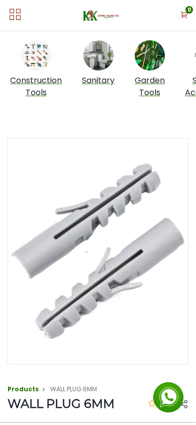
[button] (184, 15)
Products (23, 389)
